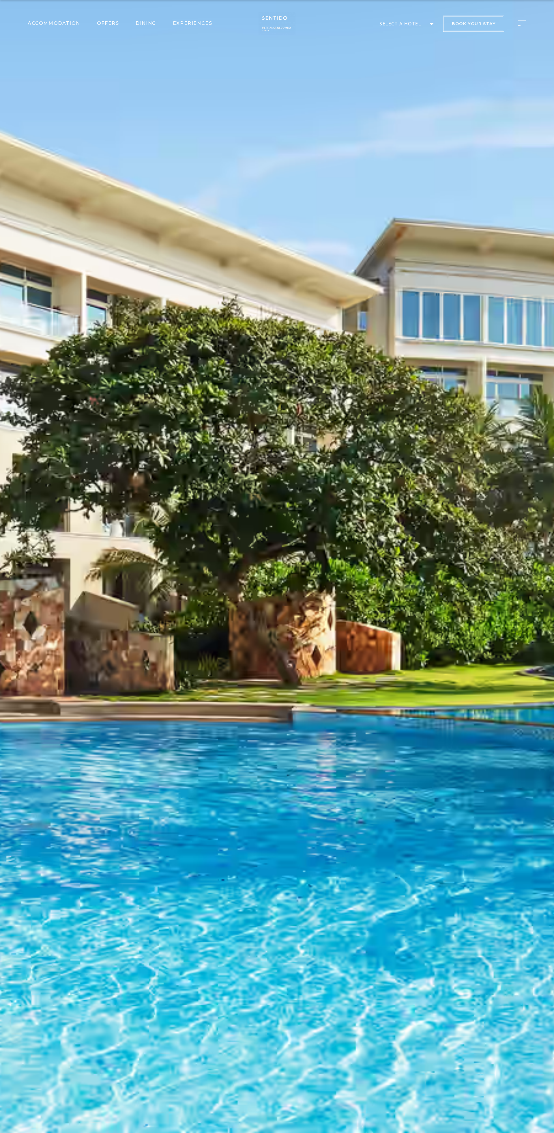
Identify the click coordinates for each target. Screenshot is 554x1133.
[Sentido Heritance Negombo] (277, 23)
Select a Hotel (400, 24)
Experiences (192, 23)
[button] (523, 22)
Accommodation (54, 23)
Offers (108, 23)
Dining (146, 23)
